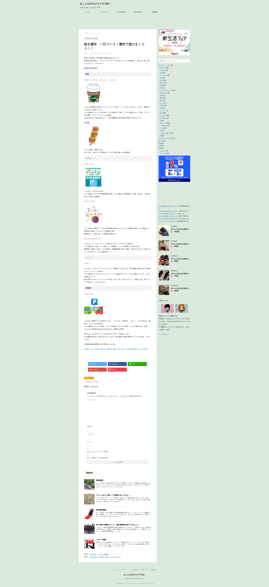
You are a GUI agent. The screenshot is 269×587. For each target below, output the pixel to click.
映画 (161, 95)
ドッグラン (163, 75)
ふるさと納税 (101, 539)
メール (90, 434)
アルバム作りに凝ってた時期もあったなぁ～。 (113, 495)
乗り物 (161, 141)
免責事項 (155, 12)
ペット (161, 128)
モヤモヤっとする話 (92, 381)
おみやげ (163, 70)
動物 (160, 143)
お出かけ (162, 67)
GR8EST (164, 125)
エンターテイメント (165, 90)
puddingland (94, 386)
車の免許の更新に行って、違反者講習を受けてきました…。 (119, 525)
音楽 (161, 100)
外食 (161, 113)
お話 (160, 88)
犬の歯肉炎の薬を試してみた (168, 206)
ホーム (87, 12)
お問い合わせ (138, 12)
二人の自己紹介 (121, 12)
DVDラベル (163, 93)
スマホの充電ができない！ (167, 213)
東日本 (162, 83)
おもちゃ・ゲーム (164, 65)
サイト (89, 441)
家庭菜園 (99, 480)
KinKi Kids (163, 118)
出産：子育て (165, 133)
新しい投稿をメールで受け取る (97, 458)
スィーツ (163, 110)
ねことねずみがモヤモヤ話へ (95, 3)
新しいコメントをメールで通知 (97, 452)
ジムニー (163, 151)
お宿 (161, 72)
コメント (91, 400)
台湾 (161, 80)
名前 (89, 426)
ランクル (163, 153)
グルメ (161, 103)
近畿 (161, 85)
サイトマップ (104, 12)
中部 (161, 78)
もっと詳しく (164, 334)
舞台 (161, 98)
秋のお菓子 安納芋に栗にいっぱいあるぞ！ (105, 557)
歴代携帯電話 (101, 510)
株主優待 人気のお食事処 (99, 554)
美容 (160, 146)
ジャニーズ (162, 115)
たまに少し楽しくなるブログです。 (134, 578)
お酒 (161, 108)
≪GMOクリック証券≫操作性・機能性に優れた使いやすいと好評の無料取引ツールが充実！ (116, 349)
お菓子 (162, 105)
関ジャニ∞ (163, 123)
